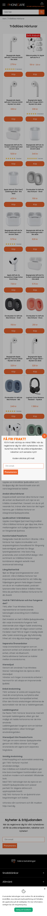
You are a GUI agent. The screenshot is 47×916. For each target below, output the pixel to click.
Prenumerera (11, 472)
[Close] (44, 888)
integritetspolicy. (21, 904)
